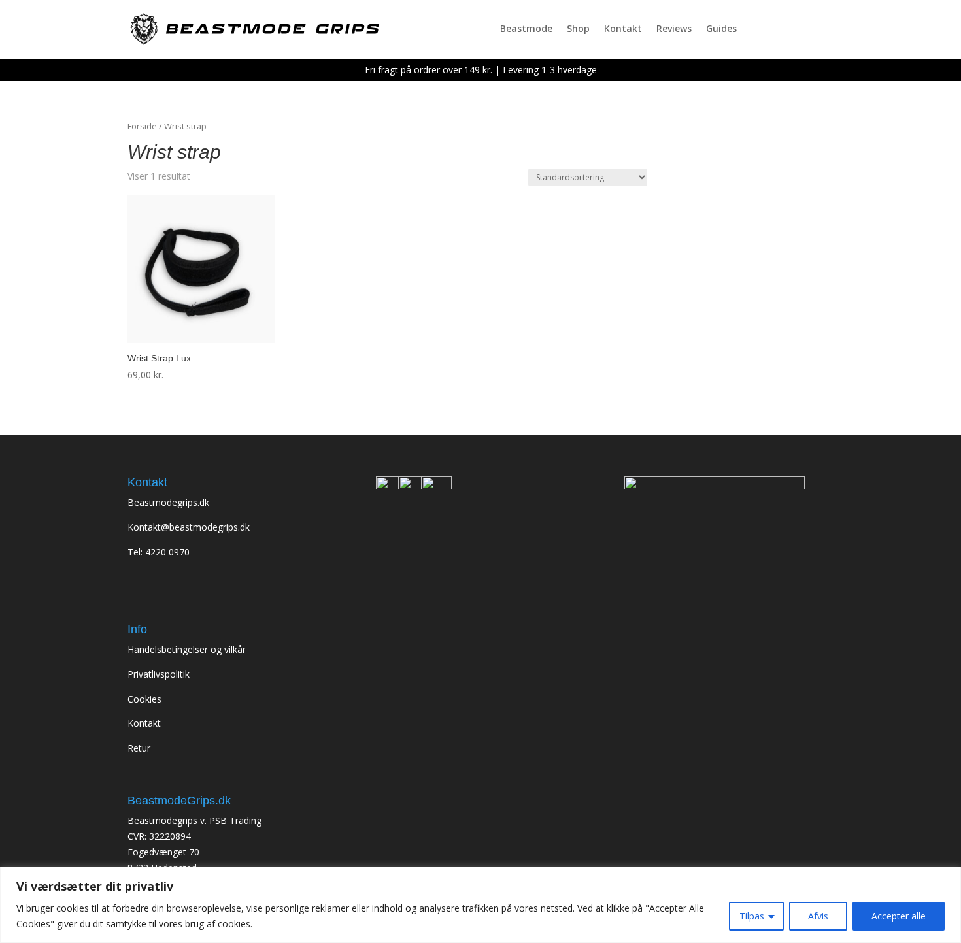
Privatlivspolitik (158, 674)
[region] (480, 905)
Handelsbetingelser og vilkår (186, 649)
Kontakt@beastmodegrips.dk (188, 527)
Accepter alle (898, 916)
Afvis (818, 916)
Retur (138, 748)
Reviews (674, 29)
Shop (578, 29)
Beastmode (526, 29)
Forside (142, 126)
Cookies (144, 699)
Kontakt (623, 29)
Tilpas (751, 916)
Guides (721, 29)
